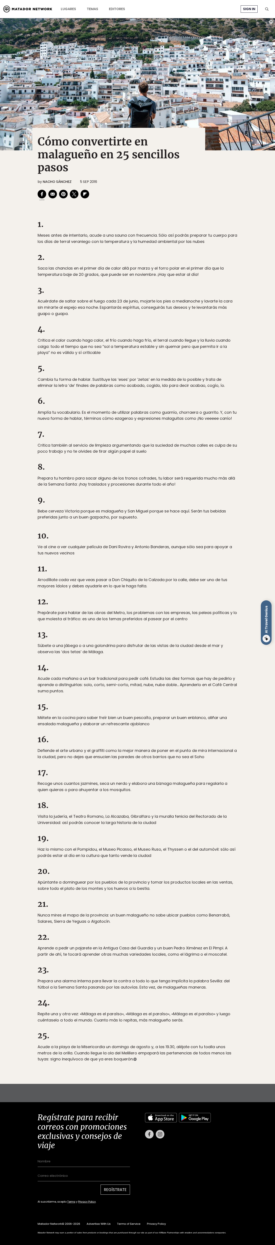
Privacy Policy (157, 651)
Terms (142, 651)
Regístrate (177, 640)
